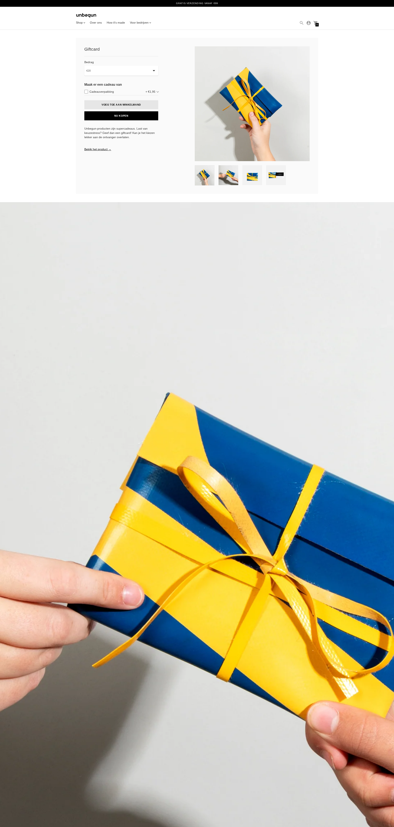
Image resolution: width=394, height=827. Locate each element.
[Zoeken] (301, 23)
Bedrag (89, 62)
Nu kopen (121, 115)
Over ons (96, 22)
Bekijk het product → (97, 149)
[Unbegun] (86, 16)
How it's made (116, 22)
